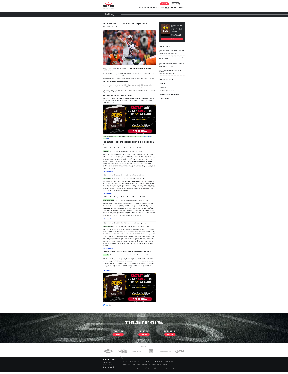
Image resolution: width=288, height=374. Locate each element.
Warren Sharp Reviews (107, 364)
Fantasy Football (174, 94)
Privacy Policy (148, 361)
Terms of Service (158, 361)
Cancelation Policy (169, 361)
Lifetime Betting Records (136, 361)
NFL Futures (163, 90)
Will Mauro (107, 26)
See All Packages (164, 98)
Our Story (125, 361)
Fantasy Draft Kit (164, 94)
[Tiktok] (106, 367)
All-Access (162, 83)
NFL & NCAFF (163, 87)
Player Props (170, 90)
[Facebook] (103, 367)
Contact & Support (107, 362)
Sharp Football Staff (165, 53)
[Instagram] (114, 367)
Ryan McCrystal (163, 66)
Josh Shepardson (164, 73)
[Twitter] (108, 367)
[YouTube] (111, 367)
